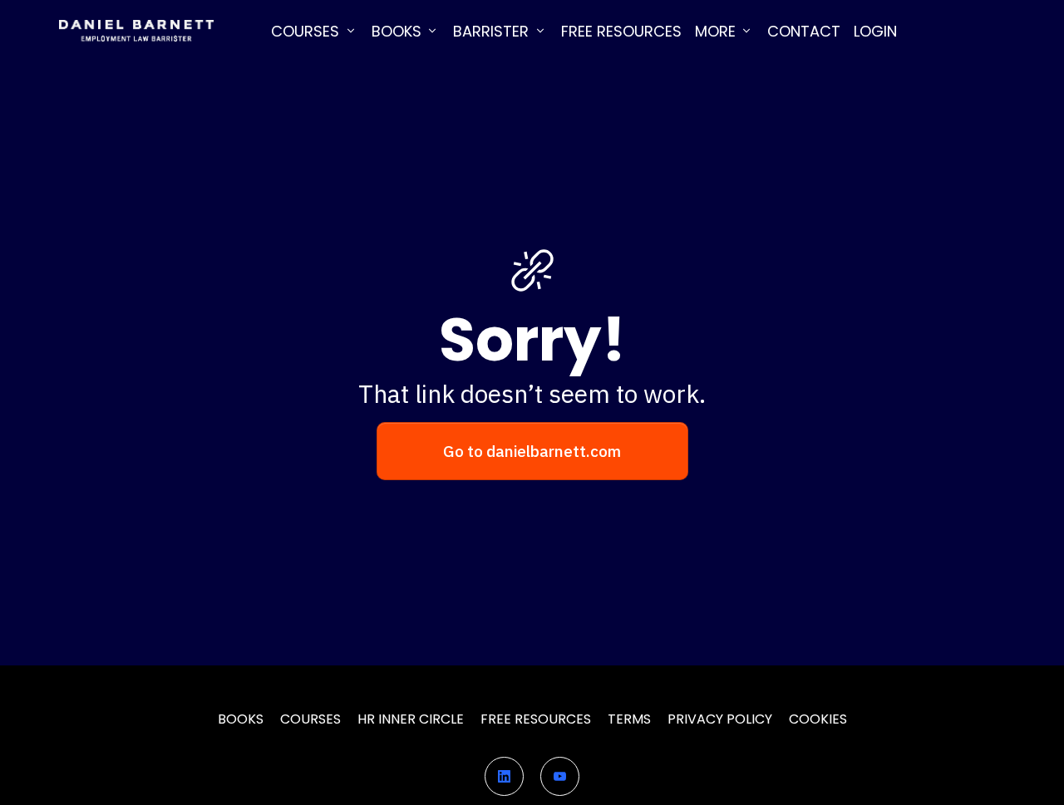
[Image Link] (136, 31)
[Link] (504, 776)
